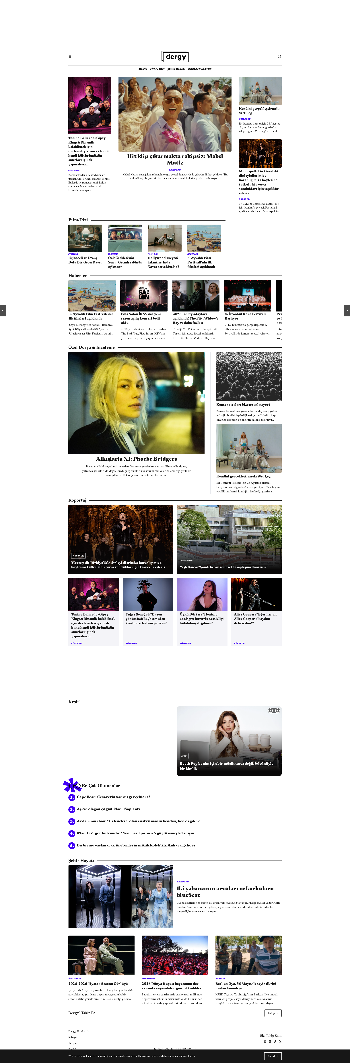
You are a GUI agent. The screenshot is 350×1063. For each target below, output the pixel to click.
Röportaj (73, 170)
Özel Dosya (175, 169)
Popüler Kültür (200, 69)
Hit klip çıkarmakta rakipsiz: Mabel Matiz (175, 160)
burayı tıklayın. (187, 1056)
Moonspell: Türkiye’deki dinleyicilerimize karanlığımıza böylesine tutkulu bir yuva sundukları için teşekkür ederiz (259, 182)
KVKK (72, 1049)
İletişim (72, 1043)
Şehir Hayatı (176, 69)
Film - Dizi (157, 69)
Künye (72, 1037)
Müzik (143, 69)
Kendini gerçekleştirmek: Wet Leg (259, 111)
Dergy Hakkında (79, 1031)
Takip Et (273, 1013)
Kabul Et (273, 1056)
